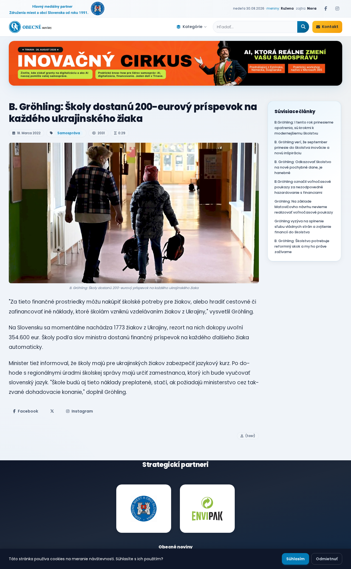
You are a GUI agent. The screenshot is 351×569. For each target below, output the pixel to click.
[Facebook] (326, 8)
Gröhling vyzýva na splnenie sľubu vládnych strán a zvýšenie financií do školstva (302, 226)
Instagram (82, 411)
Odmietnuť (327, 559)
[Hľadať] (303, 27)
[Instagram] (337, 8)
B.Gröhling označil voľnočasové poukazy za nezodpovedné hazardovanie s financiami (302, 187)
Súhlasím (295, 559)
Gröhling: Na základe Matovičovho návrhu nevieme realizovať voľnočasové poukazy (303, 207)
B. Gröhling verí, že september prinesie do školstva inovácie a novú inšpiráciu (301, 147)
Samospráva (68, 133)
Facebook (28, 411)
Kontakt (330, 26)
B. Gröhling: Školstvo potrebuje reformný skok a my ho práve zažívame (301, 246)
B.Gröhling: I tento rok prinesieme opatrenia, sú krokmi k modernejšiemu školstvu (303, 128)
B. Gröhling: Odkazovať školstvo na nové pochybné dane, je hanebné (302, 167)
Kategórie (192, 26)
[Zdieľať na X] (52, 411)
